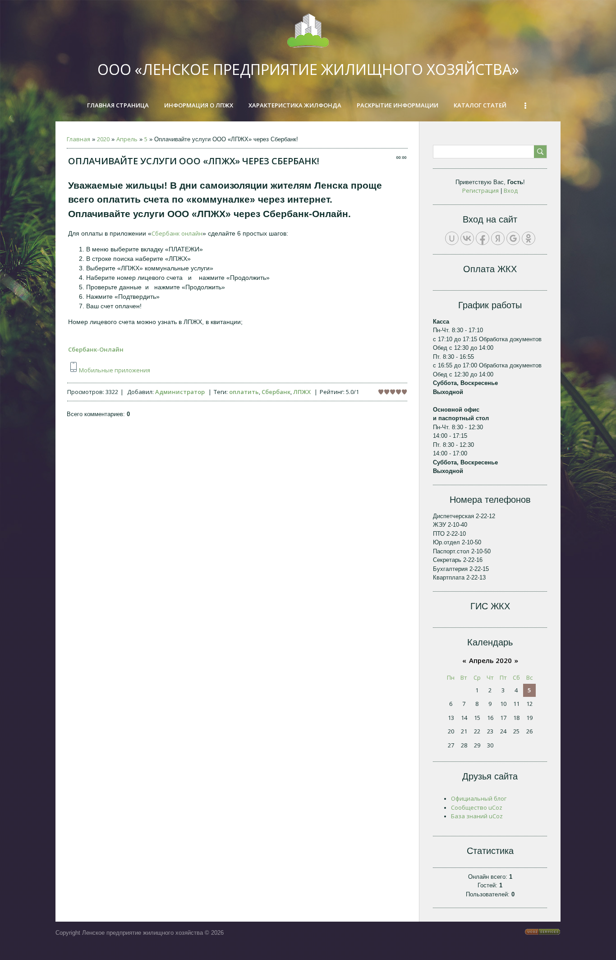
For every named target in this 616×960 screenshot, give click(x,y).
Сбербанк (276, 392)
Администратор (180, 392)
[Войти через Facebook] (482, 238)
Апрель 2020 (490, 660)
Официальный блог (478, 798)
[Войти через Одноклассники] (528, 238)
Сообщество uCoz (476, 807)
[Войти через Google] (513, 238)
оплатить (244, 392)
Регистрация (480, 190)
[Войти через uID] (452, 238)
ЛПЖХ (302, 392)
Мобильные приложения (114, 370)
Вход (511, 190)
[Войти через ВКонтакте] (467, 238)
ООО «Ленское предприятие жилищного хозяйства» (308, 69)
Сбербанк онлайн (177, 233)
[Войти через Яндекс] (498, 238)
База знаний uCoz (477, 816)
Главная (78, 139)
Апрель (127, 139)
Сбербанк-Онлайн (96, 349)
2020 (103, 139)
